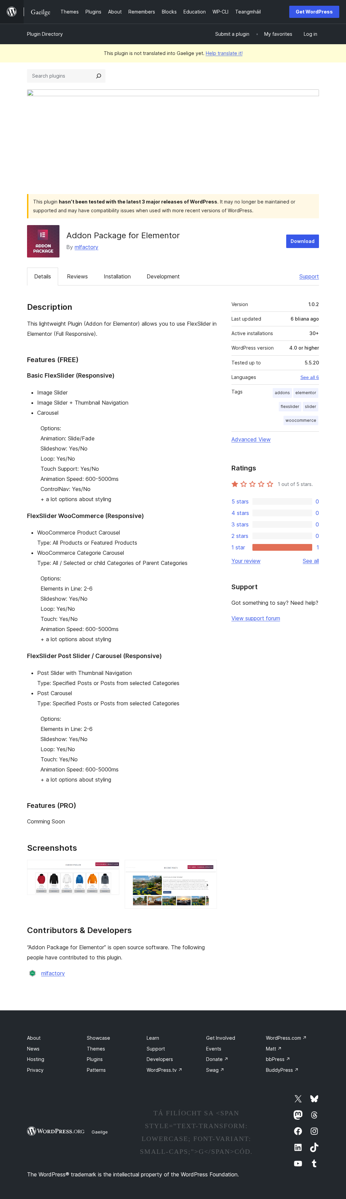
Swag (215, 1070)
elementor (305, 392)
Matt (274, 1049)
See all (311, 560)
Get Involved (220, 1038)
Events (213, 1049)
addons (282, 392)
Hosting (35, 1059)
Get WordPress (314, 12)
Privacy (35, 1070)
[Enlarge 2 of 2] (207, 869)
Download (303, 241)
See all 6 (309, 377)
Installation (117, 276)
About (34, 1038)
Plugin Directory (45, 34)
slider (310, 406)
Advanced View (251, 439)
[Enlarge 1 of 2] (110, 869)
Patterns (96, 1070)
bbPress (278, 1059)
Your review (246, 560)
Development (163, 276)
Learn (153, 1038)
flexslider (290, 406)
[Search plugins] (98, 76)
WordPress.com (286, 1038)
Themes (96, 1049)
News (33, 1049)
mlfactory (86, 247)
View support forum (255, 618)
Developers (160, 1059)
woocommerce (301, 420)
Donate (217, 1059)
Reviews (77, 276)
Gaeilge (100, 1132)
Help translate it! (224, 53)
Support (309, 276)
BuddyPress (282, 1070)
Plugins (95, 1059)
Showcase (98, 1038)
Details (42, 276)
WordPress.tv (164, 1070)
